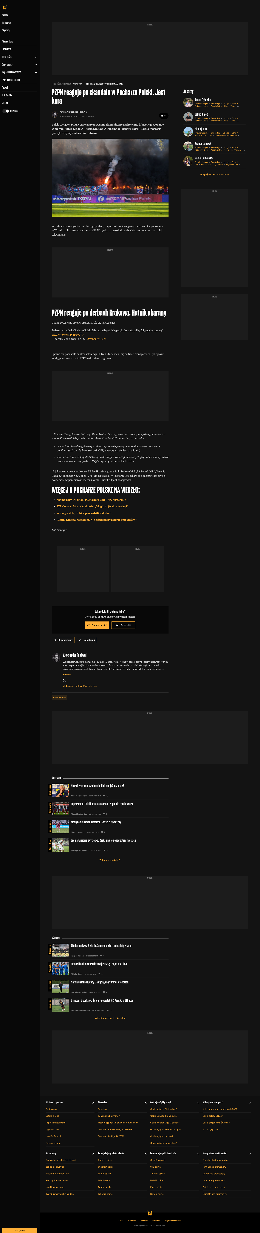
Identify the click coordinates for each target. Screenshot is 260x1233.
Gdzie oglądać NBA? (213, 1116)
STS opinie (155, 1166)
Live (226, 106)
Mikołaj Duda (201, 129)
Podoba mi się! (99, 625)
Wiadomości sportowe (54, 1102)
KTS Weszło (7, 95)
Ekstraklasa (220, 135)
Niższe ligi (50, 949)
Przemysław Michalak (80, 1011)
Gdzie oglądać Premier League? (165, 1129)
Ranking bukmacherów (57, 1180)
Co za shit (126, 625)
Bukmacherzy (51, 1153)
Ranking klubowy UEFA (109, 1116)
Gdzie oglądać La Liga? (161, 1136)
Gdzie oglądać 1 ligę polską (163, 1116)
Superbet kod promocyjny (215, 1160)
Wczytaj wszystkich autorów (214, 174)
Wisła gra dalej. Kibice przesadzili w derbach (85, 513)
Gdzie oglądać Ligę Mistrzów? (165, 1122)
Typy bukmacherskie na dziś (59, 1194)
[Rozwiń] (34, 56)
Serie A (235, 103)
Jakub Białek (201, 114)
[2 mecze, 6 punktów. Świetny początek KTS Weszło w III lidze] (110, 1005)
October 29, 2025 (96, 339)
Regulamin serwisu (173, 1220)
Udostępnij (89, 640)
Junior (5, 103)
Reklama (156, 1220)
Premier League (201, 103)
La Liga (226, 103)
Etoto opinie (156, 1187)
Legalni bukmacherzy (11, 72)
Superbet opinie (105, 1166)
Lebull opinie (104, 1180)
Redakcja (132, 1220)
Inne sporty (7, 64)
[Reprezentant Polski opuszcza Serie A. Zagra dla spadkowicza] (110, 808)
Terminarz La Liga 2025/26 (111, 1136)
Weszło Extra (7, 41)
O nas (121, 1220)
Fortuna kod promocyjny (214, 1166)
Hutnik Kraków (59, 697)
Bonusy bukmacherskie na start (61, 1160)
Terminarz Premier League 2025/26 (115, 1129)
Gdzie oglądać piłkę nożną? (160, 1102)
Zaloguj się (20, 1230)
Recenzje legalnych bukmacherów (111, 1153)
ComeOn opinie (157, 1160)
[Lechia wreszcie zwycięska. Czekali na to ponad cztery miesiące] (110, 845)
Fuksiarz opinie (105, 1194)
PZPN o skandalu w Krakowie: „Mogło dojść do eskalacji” (92, 506)
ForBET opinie (156, 1180)
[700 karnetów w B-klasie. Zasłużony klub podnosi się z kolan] (110, 950)
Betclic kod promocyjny (214, 1187)
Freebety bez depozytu (57, 1173)
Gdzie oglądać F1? (211, 1129)
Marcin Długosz (78, 832)
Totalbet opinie (157, 1173)
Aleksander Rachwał (77, 111)
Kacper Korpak (77, 956)
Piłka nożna (7, 57)
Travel (5, 88)
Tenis (233, 106)
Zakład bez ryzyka (55, 1166)
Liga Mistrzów (232, 164)
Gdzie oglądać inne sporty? (213, 1102)
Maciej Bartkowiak (204, 158)
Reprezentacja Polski (56, 1122)
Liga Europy (232, 135)
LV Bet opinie (104, 1173)
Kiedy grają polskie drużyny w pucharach (118, 1122)
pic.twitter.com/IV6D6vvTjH (68, 334)
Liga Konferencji (53, 1136)
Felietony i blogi (201, 106)
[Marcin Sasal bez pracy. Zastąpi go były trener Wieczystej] (110, 987)
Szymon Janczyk (203, 143)
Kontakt (144, 1220)
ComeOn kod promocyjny (215, 1194)
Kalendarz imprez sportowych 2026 (220, 1109)
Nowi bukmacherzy (55, 1187)
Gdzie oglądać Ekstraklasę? (163, 1109)
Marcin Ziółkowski (79, 796)
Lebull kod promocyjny (214, 1180)
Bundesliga (215, 103)
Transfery (6, 49)
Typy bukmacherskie (11, 80)
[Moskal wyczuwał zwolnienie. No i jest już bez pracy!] (110, 790)
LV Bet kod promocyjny (214, 1173)
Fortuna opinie (105, 1160)
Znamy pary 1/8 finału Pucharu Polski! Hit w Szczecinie (91, 500)
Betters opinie (157, 1194)
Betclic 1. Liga (50, 844)
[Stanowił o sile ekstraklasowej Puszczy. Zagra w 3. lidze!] (110, 968)
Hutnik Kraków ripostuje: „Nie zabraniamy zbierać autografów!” (97, 519)
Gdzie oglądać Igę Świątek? (216, 1122)
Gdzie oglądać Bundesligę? (163, 1143)
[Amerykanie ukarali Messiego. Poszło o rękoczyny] (110, 827)
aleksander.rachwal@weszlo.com (80, 686)
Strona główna (57, 83)
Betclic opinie (104, 1187)
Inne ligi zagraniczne (50, 826)
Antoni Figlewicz (203, 99)
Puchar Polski (77, 83)
